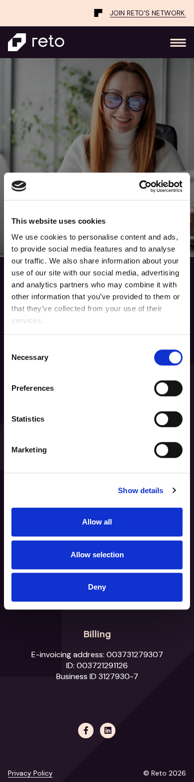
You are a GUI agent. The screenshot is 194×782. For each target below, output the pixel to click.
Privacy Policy (30, 773)
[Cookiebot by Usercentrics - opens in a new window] (140, 186)
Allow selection (97, 554)
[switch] (168, 388)
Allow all (97, 522)
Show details (140, 490)
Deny (97, 587)
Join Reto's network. (148, 12)
